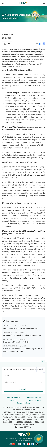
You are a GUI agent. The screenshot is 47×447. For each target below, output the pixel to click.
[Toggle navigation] (43, 2)
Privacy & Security (34, 398)
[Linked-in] (24, 444)
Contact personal (34, 400)
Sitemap (13, 400)
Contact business (23, 403)
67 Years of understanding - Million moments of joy (22, 335)
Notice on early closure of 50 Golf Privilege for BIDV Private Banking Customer (22, 350)
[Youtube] (28, 444)
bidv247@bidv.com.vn (26, 424)
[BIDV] (23, 434)
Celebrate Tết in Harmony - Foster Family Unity (21, 328)
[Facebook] (19, 444)
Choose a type (10, 382)
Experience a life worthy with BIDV (16, 342)
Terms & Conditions (13, 398)
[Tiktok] (37, 444)
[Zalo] (32, 444)
